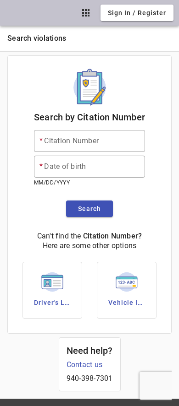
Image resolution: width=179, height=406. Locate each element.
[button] (86, 13)
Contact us (85, 364)
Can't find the (59, 236)
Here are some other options (90, 245)
